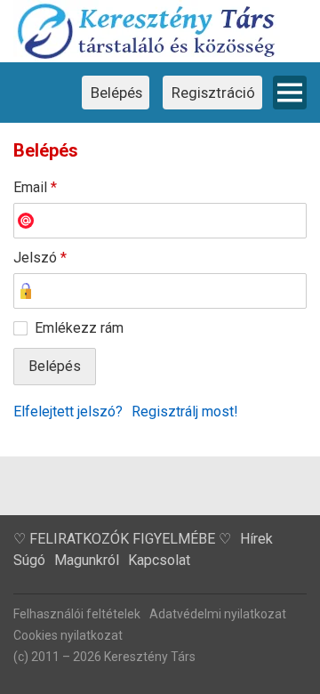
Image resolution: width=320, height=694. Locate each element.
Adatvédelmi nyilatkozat (217, 614)
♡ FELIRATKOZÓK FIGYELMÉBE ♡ (122, 538)
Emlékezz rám (79, 327)
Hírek (256, 538)
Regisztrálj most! (185, 411)
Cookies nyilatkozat (68, 635)
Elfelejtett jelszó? (68, 411)
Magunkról (86, 560)
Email (35, 187)
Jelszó (40, 257)
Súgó (29, 560)
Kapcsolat (159, 560)
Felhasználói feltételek (76, 614)
